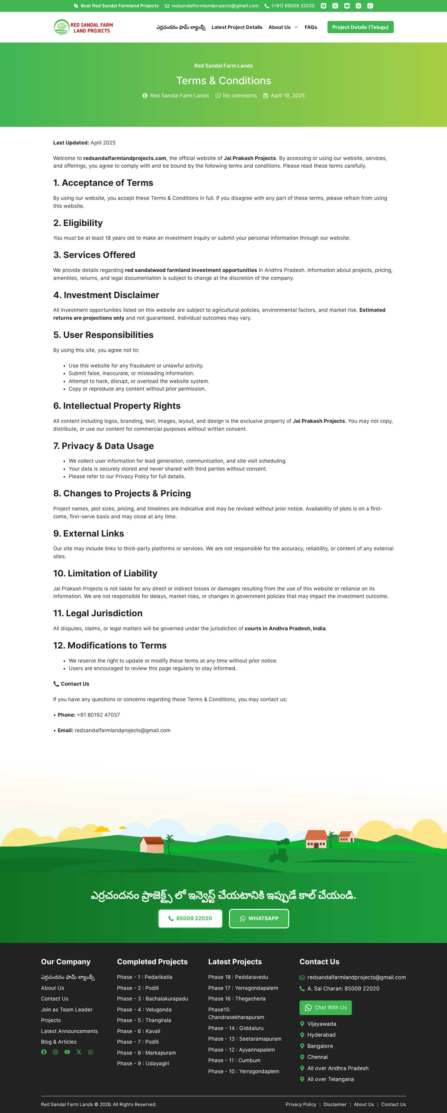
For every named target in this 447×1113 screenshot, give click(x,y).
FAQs (311, 27)
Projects (51, 1020)
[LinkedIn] (347, 6)
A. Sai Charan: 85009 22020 (343, 988)
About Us (280, 27)
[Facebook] (323, 6)
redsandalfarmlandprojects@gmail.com (215, 6)
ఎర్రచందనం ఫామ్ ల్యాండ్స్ (181, 27)
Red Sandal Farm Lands (223, 66)
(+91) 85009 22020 (293, 6)
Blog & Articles (59, 1042)
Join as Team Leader (66, 1010)
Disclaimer (335, 1104)
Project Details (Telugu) (360, 27)
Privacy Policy (301, 1104)
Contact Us (54, 999)
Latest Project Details (237, 27)
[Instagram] (335, 6)
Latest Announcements (69, 1031)
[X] (358, 6)
